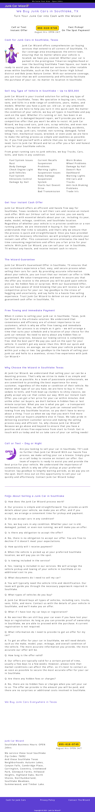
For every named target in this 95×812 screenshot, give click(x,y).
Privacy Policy (47, 800)
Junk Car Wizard (14, 740)
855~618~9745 (47, 28)
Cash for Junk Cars (16, 800)
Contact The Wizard (79, 800)
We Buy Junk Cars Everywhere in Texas (31, 702)
